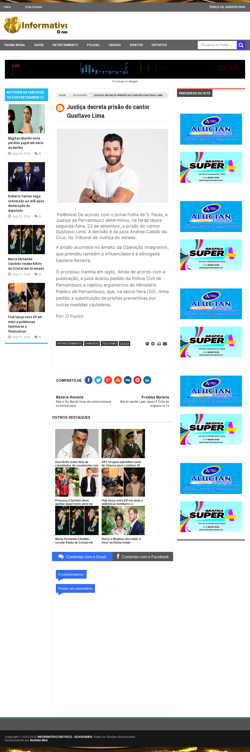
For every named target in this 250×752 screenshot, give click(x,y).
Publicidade (33, 7)
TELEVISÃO (80, 95)
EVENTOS (136, 45)
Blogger (133, 81)
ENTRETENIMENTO (65, 45)
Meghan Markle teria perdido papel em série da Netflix (25, 143)
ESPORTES (159, 45)
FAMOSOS (92, 343)
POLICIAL (93, 45)
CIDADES (115, 45)
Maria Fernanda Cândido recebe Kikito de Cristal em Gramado (26, 263)
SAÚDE (39, 45)
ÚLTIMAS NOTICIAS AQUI (193, 54)
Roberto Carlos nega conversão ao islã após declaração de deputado (26, 203)
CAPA (7, 7)
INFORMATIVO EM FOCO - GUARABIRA (65, 737)
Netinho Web (39, 740)
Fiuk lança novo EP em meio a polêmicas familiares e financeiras (25, 324)
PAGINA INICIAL (14, 45)
